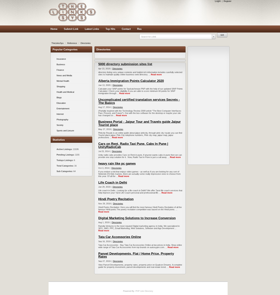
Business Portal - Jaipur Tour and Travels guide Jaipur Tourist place (139, 123)
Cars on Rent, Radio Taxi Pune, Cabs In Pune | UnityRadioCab (133, 145)
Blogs (59, 97)
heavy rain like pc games (117, 163)
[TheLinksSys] (72, 21)
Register (227, 1)
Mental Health (63, 81)
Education (61, 103)
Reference (72, 43)
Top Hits (110, 29)
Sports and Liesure (65, 130)
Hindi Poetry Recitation (116, 199)
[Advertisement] (164, 12)
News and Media (64, 75)
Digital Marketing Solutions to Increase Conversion (137, 218)
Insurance (61, 59)
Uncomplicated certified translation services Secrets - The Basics (139, 101)
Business (61, 64)
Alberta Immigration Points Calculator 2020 (131, 81)
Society (60, 125)
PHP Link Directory (144, 291)
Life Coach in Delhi (112, 182)
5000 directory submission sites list (125, 64)
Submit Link (71, 29)
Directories (86, 43)
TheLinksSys (57, 43)
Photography (62, 119)
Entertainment (63, 108)
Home (53, 29)
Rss (139, 29)
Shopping (61, 86)
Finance (60, 70)
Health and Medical (65, 92)
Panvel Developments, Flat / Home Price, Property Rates (136, 255)
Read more (156, 74)
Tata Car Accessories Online (119, 237)
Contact (126, 29)
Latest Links (92, 29)
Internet (60, 114)
